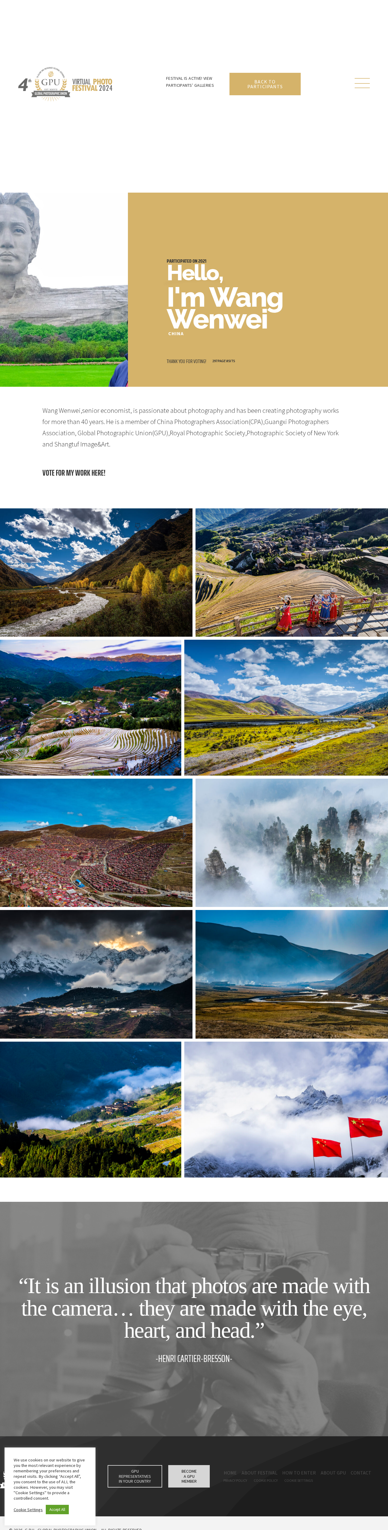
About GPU (333, 1473)
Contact (361, 1473)
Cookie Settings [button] (28, 1509)
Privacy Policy (235, 1480)
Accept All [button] (57, 1509)
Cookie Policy (266, 1480)
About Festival (259, 1473)
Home (230, 1473)
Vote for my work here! (73, 473)
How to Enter (299, 1473)
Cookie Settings (298, 1480)
